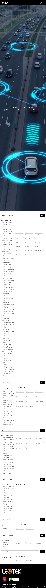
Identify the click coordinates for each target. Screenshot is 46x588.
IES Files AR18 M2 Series (10, 335)
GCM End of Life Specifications (11, 282)
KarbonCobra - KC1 (8, 247)
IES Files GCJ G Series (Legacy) (11, 275)
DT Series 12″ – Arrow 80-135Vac (11, 389)
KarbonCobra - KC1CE (9, 255)
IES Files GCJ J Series (9, 271)
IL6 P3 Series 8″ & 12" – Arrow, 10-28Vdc (13, 422)
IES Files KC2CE (8, 260)
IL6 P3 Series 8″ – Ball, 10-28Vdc (12, 406)
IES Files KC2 (8, 253)
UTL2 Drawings (8, 358)
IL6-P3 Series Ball (8, 404)
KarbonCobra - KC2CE (9, 258)
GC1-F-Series (8, 366)
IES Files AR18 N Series (10, 333)
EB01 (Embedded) (8, 528)
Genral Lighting (7, 559)
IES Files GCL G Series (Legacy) (11, 298)
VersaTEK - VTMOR (8, 226)
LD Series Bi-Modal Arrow (9, 424)
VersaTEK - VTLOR (8, 240)
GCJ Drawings (8, 276)
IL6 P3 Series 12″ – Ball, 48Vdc (11, 413)
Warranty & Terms (7, 557)
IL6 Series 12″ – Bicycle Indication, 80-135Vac (13, 393)
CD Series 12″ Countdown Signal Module (12, 437)
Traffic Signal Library (8, 388)
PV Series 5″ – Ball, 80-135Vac (10, 402)
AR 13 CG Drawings (9, 318)
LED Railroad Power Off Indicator (11, 513)
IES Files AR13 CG (9, 316)
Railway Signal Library (8, 484)
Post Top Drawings (9, 349)
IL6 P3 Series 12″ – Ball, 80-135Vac (12, 415)
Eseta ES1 (6, 338)
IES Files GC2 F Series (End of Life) (12, 313)
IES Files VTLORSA (9, 235)
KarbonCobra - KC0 (8, 244)
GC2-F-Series (8, 373)
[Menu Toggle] (43, 3)
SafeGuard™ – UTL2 (8, 356)
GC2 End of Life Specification (11, 306)
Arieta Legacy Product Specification (12, 322)
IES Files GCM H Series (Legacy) (12, 287)
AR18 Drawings (8, 336)
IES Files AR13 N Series (10, 324)
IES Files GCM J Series (10, 286)
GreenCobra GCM (8, 278)
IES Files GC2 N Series (10, 309)
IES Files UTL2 (8, 360)
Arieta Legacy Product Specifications (12, 331)
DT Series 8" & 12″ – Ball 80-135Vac (11, 391)
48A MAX (6, 544)
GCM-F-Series (8, 364)
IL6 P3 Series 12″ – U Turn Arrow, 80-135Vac (13, 398)
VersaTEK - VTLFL (8, 236)
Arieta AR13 (6, 320)
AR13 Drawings (8, 327)
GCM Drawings (8, 284)
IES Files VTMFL (8, 224)
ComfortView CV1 (8, 262)
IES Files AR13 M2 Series (10, 326)
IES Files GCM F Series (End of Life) (12, 289)
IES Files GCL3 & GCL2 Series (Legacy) (13, 300)
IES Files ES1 (8, 340)
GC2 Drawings (8, 307)
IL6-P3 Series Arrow (8, 417)
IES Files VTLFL (8, 238)
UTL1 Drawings (8, 353)
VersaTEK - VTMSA (8, 229)
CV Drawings (8, 266)
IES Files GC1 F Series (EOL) (13, 371)
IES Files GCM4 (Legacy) (10, 291)
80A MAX (6, 546)
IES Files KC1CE (8, 256)
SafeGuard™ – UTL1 (8, 351)
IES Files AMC (8, 376)
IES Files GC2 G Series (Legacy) (11, 311)
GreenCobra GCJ (7, 267)
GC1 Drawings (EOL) (11, 369)
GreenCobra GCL (7, 293)
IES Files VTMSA (8, 231)
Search (42, 215)
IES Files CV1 (8, 264)
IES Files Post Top (9, 347)
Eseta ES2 (6, 342)
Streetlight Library (7, 220)
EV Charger (6, 540)
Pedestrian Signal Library (9, 435)
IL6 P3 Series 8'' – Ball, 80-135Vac (12, 409)
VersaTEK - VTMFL (8, 222)
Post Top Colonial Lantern (9, 346)
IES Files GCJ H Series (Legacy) (11, 273)
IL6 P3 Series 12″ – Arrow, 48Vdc (11, 418)
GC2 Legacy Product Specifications (12, 304)
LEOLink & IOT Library (8, 525)
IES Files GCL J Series (9, 296)
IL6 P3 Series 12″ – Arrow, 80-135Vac (12, 420)
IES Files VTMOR (8, 227)
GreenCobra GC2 (7, 302)
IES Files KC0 (8, 246)
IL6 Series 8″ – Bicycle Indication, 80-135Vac (13, 397)
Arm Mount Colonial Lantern (10, 375)
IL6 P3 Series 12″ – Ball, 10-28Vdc (12, 411)
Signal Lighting (7, 560)
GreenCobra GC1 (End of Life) (12, 367)
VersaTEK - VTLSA (8, 233)
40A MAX (6, 542)
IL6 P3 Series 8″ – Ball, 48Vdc (11, 408)
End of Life (6, 362)
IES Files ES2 (8, 344)
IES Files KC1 (8, 249)
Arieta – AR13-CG (8, 315)
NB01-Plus (6, 526)
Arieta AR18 (6, 329)
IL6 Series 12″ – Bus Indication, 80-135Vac (12, 395)
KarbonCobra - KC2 (8, 251)
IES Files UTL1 (8, 355)
